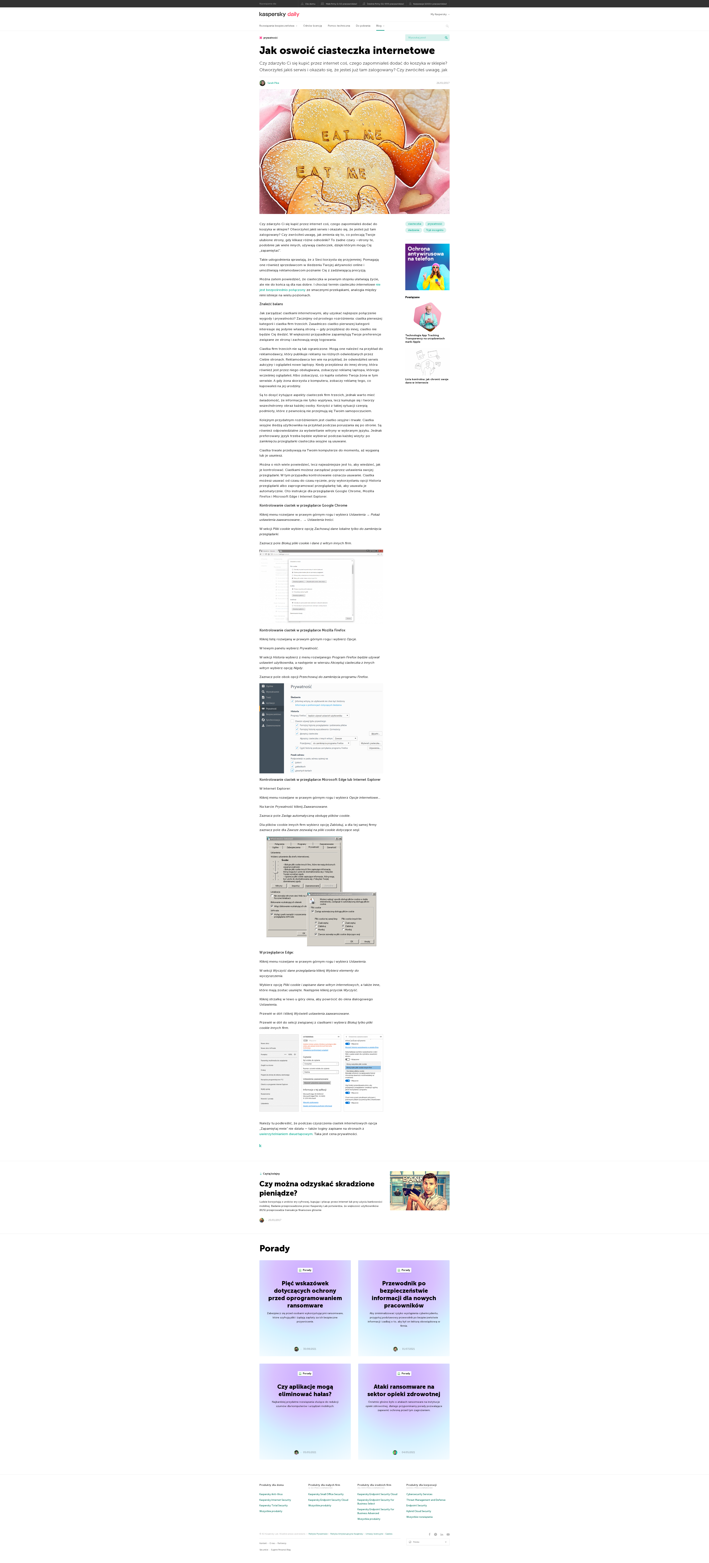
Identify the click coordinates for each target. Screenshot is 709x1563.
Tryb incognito (434, 230)
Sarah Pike (273, 83)
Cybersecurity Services (419, 1494)
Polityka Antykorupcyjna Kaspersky (346, 1534)
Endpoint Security (416, 1505)
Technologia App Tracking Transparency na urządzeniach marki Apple (425, 338)
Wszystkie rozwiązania (419, 1517)
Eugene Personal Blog (281, 1550)
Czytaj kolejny (271, 1173)
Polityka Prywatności (318, 1534)
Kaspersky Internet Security (275, 1500)
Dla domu (310, 4)
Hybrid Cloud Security (418, 1511)
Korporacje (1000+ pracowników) (430, 4)
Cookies (388, 1534)
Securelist (263, 1550)
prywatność (270, 37)
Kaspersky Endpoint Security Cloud (328, 1500)
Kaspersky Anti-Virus (271, 1494)
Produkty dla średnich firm (374, 1485)
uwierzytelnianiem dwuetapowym (286, 1134)
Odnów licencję (312, 25)
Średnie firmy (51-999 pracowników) (385, 4)
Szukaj (446, 37)
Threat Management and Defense (426, 1500)
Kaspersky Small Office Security (326, 1494)
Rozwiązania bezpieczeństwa (276, 25)
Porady (306, 1270)
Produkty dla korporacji (421, 1485)
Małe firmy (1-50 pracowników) (341, 4)
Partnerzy (282, 1543)
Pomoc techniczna (339, 25)
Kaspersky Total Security (273, 1505)
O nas (272, 1543)
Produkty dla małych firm (324, 1485)
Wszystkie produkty (270, 1511)
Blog (378, 25)
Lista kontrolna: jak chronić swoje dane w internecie (426, 381)
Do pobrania (363, 25)
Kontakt (263, 1543)
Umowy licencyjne (374, 1534)
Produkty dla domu (271, 1485)
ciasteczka (414, 223)
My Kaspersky (439, 14)
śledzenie (413, 230)
